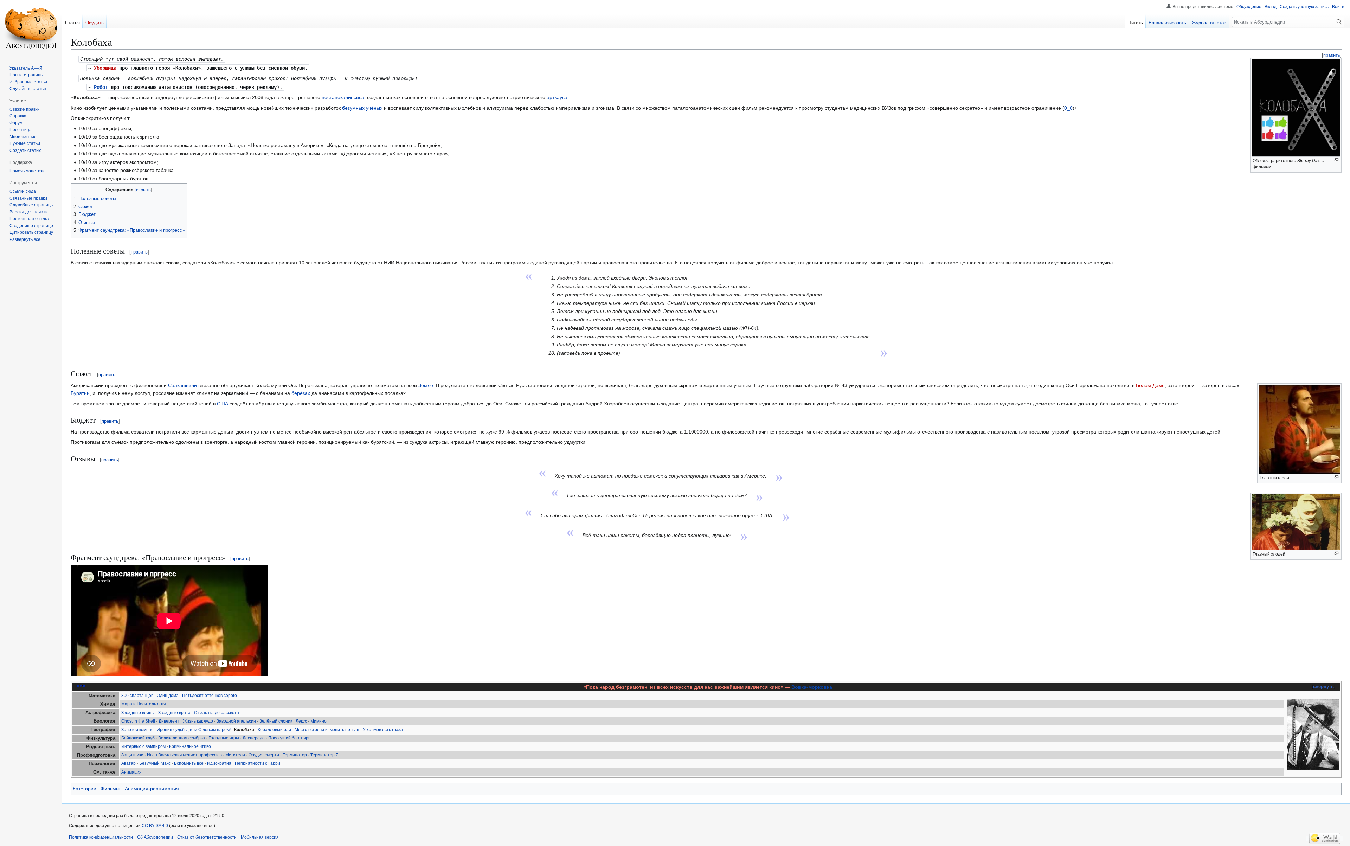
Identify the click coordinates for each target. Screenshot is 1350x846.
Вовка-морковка (811, 687)
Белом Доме (1150, 385)
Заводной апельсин (236, 721)
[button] (24, 239)
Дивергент (169, 721)
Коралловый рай (274, 729)
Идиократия (219, 763)
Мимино (318, 721)
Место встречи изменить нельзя (327, 729)
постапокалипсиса (343, 97)
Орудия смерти (264, 754)
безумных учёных (362, 108)
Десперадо (254, 738)
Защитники (132, 754)
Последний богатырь (289, 738)
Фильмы (110, 788)
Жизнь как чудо (198, 721)
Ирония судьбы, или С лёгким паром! (194, 729)
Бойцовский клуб (138, 738)
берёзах (300, 393)
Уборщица (105, 68)
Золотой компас (137, 729)
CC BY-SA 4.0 (155, 825)
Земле (425, 385)
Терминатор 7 (324, 754)
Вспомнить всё (189, 763)
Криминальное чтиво (190, 746)
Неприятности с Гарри (257, 763)
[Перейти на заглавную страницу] (31, 28)
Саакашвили (182, 385)
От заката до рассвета (216, 712)
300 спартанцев (137, 695)
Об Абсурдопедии (155, 837)
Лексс (301, 721)
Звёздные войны (138, 712)
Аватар (128, 763)
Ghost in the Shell (138, 721)
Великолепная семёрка (181, 738)
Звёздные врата (174, 712)
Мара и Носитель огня (143, 703)
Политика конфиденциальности (101, 837)
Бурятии (80, 393)
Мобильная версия (260, 837)
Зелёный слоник (275, 721)
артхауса (557, 97)
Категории (84, 788)
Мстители (235, 754)
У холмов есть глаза (383, 729)
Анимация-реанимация (152, 788)
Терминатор (295, 754)
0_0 (1068, 108)
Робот (101, 87)
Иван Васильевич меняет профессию (184, 754)
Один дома (168, 695)
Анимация (131, 772)
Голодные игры (223, 738)
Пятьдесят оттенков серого (209, 695)
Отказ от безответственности (207, 837)
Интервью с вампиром (143, 746)
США (222, 403)
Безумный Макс (155, 763)
